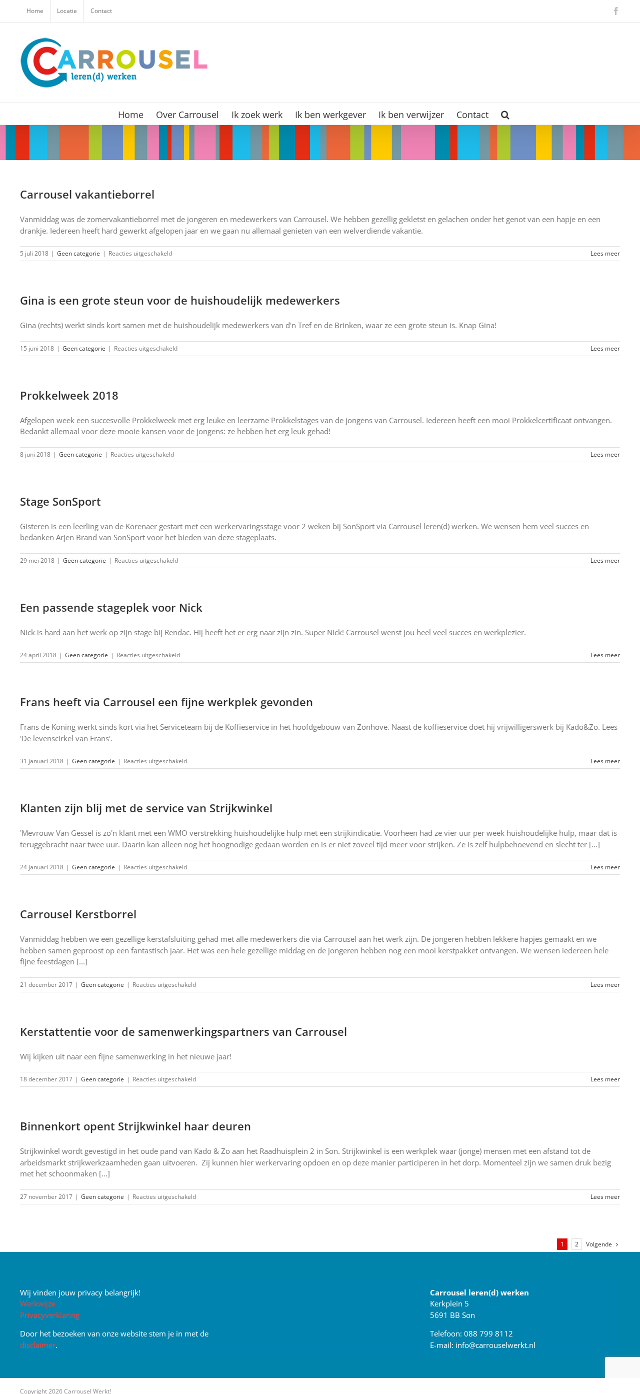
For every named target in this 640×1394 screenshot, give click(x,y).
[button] (505, 114)
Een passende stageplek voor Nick (111, 607)
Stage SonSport (60, 501)
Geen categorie (78, 253)
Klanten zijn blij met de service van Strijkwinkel (146, 807)
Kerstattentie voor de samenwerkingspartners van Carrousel (183, 1031)
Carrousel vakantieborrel (87, 194)
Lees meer (605, 253)
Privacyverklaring (50, 1315)
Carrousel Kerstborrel (78, 913)
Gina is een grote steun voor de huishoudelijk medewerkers (180, 300)
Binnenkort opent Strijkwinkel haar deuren (135, 1125)
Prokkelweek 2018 (69, 395)
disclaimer (38, 1345)
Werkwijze (38, 1303)
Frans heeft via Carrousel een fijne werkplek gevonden (166, 701)
